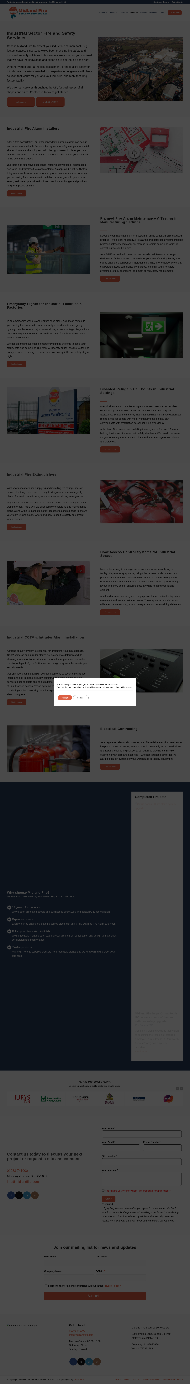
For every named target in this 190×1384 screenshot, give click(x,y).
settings (128, 687)
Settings (80, 698)
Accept (65, 698)
